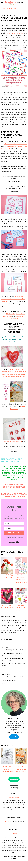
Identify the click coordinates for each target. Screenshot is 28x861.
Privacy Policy (14, 797)
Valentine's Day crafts (15, 33)
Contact (14, 833)
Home (3, 8)
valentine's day (11, 8)
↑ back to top (14, 787)
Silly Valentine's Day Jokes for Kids (15, 144)
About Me (14, 737)
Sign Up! (6, 821)
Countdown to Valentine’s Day (12, 441)
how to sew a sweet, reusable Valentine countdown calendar (13, 299)
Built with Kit (14, 542)
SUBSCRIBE (14, 779)
